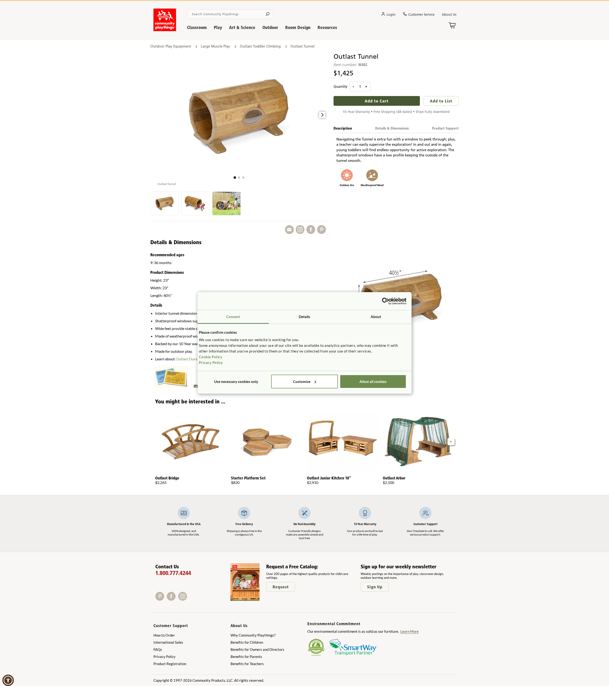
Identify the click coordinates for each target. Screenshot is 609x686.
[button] (235, 177)
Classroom (197, 27)
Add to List (441, 100)
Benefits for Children (247, 642)
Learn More (409, 631)
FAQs (157, 649)
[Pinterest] (161, 599)
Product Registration (169, 664)
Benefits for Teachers (247, 664)
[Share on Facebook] (311, 229)
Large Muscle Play (215, 46)
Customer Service (421, 14)
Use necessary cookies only (236, 381)
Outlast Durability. (191, 359)
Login (391, 14)
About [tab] (376, 316)
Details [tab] (304, 316)
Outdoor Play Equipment (170, 46)
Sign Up (375, 586)
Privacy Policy (211, 362)
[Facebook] (172, 599)
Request (281, 586)
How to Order (164, 635)
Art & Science (242, 27)
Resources (327, 27)
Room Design (297, 27)
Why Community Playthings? (253, 635)
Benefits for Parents (246, 656)
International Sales (168, 642)
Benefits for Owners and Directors (257, 649)
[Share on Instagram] (301, 229)
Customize (301, 381)
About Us (449, 14)
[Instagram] (183, 599)
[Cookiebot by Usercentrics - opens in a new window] (385, 301)
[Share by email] (290, 229)
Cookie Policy (210, 357)
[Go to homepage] (164, 29)
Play (218, 27)
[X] (190, 599)
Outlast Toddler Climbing (260, 46)
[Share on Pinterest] (322, 229)
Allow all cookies (373, 381)
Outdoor (270, 27)
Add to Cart (376, 100)
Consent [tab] (233, 316)
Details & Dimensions (392, 128)
